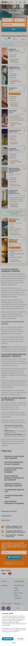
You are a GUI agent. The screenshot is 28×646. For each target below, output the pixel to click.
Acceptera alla (7, 638)
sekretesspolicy (6, 631)
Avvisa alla (20, 638)
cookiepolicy (15, 631)
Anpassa (14, 642)
